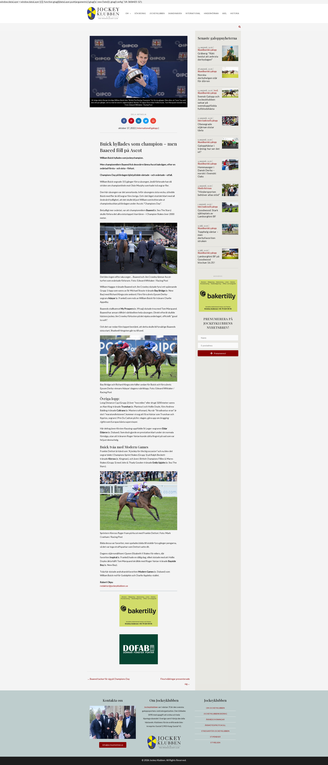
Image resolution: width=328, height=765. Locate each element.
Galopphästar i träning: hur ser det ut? (209, 148)
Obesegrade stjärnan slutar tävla (206, 127)
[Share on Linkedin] (138, 121)
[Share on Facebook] (124, 121)
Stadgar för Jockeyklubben (215, 731)
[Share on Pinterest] (131, 121)
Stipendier (215, 737)
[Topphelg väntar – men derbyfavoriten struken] (230, 229)
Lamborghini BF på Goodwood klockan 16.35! (208, 259)
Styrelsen (215, 742)
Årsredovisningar (215, 719)
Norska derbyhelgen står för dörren (207, 78)
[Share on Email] (153, 121)
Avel (216, 90)
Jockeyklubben (151, 707)
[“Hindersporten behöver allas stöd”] (230, 189)
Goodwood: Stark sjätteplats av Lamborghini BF (208, 213)
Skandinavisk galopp (207, 49)
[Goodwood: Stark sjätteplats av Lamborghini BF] (230, 207)
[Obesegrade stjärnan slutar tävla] (230, 120)
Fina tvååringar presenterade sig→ (175, 679)
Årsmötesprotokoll (215, 725)
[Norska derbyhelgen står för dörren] (230, 72)
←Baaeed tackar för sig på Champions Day (108, 678)
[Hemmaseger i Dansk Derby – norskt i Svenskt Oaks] (230, 164)
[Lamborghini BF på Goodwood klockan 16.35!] (230, 253)
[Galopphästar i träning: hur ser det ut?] (230, 142)
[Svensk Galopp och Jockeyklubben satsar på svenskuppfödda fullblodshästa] (230, 92)
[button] (130, 13)
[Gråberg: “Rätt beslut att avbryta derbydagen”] (230, 53)
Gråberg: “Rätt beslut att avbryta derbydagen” (208, 56)
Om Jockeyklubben (215, 708)
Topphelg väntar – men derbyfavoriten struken (208, 236)
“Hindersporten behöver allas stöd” (209, 193)
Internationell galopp (147, 128)
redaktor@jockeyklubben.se (114, 585)
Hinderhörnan (205, 188)
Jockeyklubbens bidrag (215, 714)
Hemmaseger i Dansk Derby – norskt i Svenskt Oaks (207, 172)
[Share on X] (146, 121)
